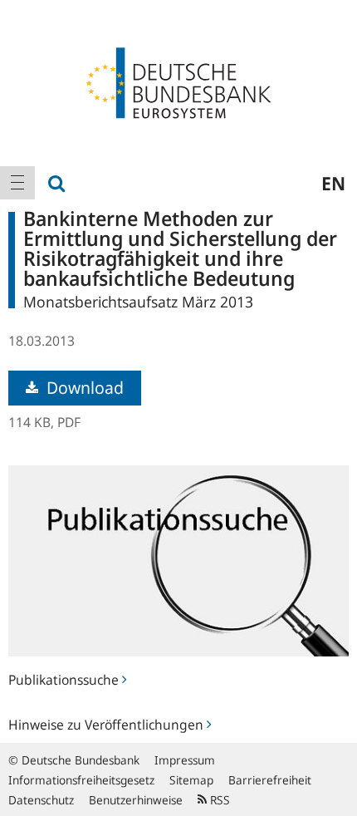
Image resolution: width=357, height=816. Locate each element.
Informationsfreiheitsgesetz (81, 780)
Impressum (184, 760)
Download (83, 387)
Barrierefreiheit (269, 780)
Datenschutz (41, 800)
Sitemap (191, 780)
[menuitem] (17, 182)
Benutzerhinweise (136, 800)
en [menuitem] (333, 182)
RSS (218, 800)
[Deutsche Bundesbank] (178, 81)
